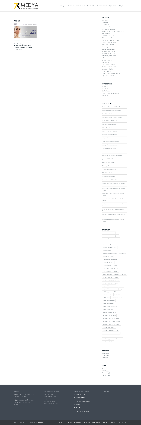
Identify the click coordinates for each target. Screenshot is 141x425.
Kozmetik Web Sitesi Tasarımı (109, 113)
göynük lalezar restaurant (110, 253)
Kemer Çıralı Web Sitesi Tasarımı (109, 145)
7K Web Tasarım (79, 408)
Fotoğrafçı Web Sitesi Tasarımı (109, 124)
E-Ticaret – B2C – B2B (108, 36)
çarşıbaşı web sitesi (108, 342)
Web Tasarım (17, 43)
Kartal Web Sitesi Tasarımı (108, 152)
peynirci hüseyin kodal (109, 286)
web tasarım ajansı (117, 297)
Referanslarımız (107, 60)
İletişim (104, 58)
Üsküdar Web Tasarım (109, 327)
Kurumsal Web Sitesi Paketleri (111, 73)
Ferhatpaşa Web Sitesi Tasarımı (109, 166)
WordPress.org (106, 375)
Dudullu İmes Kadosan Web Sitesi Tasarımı (112, 155)
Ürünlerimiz (105, 62)
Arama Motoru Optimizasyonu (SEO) (113, 31)
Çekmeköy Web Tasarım (109, 315)
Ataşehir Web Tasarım (109, 233)
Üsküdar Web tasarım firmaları (111, 333)
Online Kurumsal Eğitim (109, 49)
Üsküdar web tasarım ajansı (110, 330)
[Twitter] (125, 422)
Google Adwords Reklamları (110, 40)
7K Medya (105, 86)
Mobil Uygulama (107, 47)
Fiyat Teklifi (105, 22)
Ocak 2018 (105, 355)
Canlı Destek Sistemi (108, 64)
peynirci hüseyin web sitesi (110, 289)
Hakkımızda (105, 24)
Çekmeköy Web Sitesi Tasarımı (109, 169)
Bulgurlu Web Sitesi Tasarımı (109, 172)
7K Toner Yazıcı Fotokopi (81, 411)
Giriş (103, 368)
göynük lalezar (107, 250)
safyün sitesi (116, 291)
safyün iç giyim (107, 291)
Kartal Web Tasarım (108, 262)
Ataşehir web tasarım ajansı (110, 236)
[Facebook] (119, 422)
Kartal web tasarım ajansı (110, 265)
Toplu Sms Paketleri (108, 75)
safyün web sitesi (107, 294)
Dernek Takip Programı (109, 67)
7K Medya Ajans (40, 422)
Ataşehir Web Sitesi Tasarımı (108, 176)
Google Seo (105, 89)
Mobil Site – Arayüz (108, 44)
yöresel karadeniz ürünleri (110, 312)
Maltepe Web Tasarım (120, 274)
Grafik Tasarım (106, 91)
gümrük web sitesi (108, 256)
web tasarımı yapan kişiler (110, 306)
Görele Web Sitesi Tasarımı (108, 162)
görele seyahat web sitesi (110, 247)
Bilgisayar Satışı (106, 33)
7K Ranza (77, 404)
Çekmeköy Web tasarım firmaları (111, 321)
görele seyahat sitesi (108, 244)
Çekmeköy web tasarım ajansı (111, 318)
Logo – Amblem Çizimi (109, 42)
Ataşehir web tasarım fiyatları (111, 241)
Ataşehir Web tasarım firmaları (111, 239)
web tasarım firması (108, 303)
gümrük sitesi (122, 253)
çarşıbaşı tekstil (118, 339)
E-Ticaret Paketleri (107, 69)
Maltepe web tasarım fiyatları (111, 283)
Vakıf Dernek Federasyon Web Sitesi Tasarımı (112, 106)
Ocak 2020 (105, 353)
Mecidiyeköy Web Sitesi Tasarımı (109, 134)
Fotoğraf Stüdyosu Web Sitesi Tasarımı (111, 120)
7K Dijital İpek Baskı (80, 394)
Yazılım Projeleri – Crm (109, 55)
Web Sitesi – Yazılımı (108, 53)
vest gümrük (117, 294)
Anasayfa (105, 20)
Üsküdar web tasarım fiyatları (111, 336)
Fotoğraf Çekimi (107, 38)
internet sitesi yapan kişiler (110, 259)
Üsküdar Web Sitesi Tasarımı (108, 127)
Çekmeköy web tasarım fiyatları (111, 324)
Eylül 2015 (105, 357)
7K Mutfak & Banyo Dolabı (82, 401)
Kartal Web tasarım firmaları (110, 268)
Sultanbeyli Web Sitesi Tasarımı (109, 131)
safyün (121, 289)
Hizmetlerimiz (106, 27)
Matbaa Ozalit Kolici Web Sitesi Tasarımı (111, 110)
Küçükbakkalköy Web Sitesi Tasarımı (110, 141)
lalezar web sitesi (107, 274)
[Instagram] (122, 422)
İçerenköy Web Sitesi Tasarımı (109, 159)
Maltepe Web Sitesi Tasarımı (108, 138)
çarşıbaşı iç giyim (107, 339)
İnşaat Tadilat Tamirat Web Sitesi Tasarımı (112, 117)
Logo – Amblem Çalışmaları (110, 93)
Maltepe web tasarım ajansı (110, 277)
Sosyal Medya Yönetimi (109, 51)
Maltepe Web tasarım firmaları (111, 280)
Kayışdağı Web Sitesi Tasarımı (109, 148)
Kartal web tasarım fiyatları (110, 271)
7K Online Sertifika (79, 398)
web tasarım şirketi (108, 309)
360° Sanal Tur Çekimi (108, 29)
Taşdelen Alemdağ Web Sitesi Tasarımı (111, 179)
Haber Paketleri (106, 71)
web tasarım (106, 297)
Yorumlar (106, 373)
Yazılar (105, 370)
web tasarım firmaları (109, 300)
